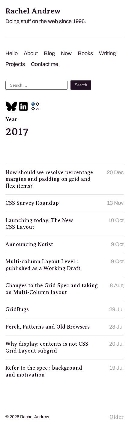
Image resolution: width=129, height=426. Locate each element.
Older (117, 417)
